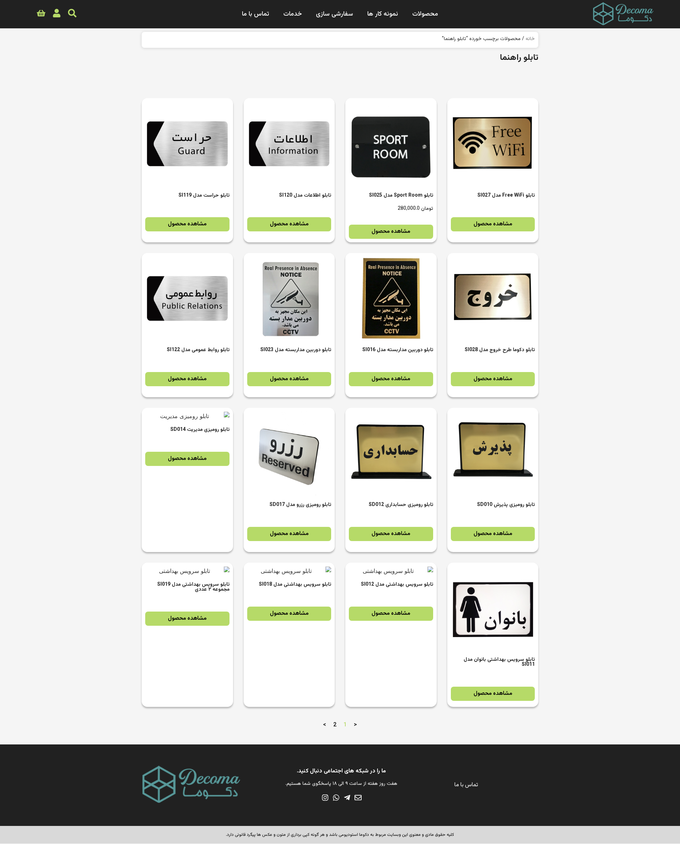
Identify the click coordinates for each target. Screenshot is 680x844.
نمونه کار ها (382, 14)
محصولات (425, 14)
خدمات (292, 14)
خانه (530, 39)
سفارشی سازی (334, 14)
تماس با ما (255, 14)
